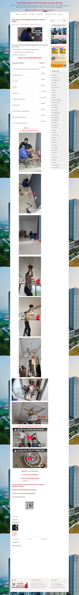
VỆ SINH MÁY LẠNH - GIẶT (50, 14)
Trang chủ (17, 14)
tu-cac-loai (55, 157)
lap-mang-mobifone (56, 112)
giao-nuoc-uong (56, 87)
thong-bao (55, 152)
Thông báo (60, 14)
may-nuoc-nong (56, 135)
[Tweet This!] (16, 516)
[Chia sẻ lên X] (15, 519)
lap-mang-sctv (55, 115)
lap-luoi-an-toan (56, 107)
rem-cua (54, 140)
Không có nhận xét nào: (25, 24)
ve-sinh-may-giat (56, 165)
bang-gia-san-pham (56, 80)
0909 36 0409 (30, 10)
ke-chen (54, 95)
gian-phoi (54, 85)
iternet (54, 92)
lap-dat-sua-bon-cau (56, 102)
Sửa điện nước (39, 14)
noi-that (54, 137)
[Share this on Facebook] (14, 516)
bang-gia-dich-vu (56, 77)
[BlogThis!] (14, 519)
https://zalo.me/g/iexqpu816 (57, 7)
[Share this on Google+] (17, 516)
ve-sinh (54, 162)
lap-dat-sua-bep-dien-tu (57, 100)
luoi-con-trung (55, 127)
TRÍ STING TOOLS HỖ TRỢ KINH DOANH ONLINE (39, 3)
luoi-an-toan (55, 122)
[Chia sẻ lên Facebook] (16, 519)
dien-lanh (54, 82)
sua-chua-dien (37, 24)
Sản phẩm (24, 14)
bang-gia (54, 75)
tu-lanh (54, 160)
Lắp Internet (31, 14)
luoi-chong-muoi (56, 125)
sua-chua (32, 24)
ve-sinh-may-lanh (56, 167)
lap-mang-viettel (56, 117)
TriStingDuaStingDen (48, 10)
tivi (53, 155)
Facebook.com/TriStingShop (30, 474)
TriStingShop (38, 10)
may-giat (54, 130)
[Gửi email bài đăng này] (13, 519)
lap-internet (55, 105)
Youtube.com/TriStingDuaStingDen (30, 478)
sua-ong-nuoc (55, 150)
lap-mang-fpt (55, 110)
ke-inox (54, 97)
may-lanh (54, 132)
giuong (54, 90)
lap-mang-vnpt (55, 120)
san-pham (55, 142)
